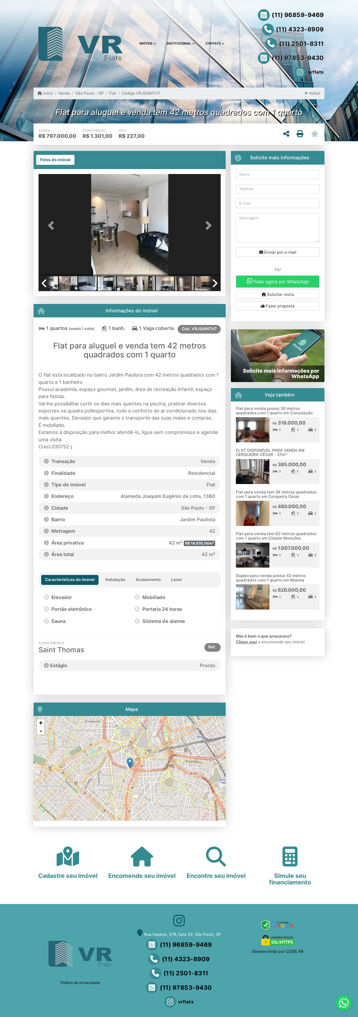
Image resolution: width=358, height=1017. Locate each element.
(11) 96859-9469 (298, 15)
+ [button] (40, 723)
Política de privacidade (80, 982)
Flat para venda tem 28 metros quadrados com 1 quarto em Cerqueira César (276, 494)
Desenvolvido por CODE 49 (277, 951)
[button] (52, 225)
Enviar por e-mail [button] (279, 252)
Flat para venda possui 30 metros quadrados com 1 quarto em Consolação (274, 410)
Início (47, 93)
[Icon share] (179, 920)
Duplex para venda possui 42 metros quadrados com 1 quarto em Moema (271, 578)
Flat (112, 93)
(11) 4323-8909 (300, 29)
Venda (64, 93)
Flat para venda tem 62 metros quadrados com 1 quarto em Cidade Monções (276, 536)
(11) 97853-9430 (298, 58)
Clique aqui (246, 641)
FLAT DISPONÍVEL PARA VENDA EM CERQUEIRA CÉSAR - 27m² (270, 452)
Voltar (314, 93)
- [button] (41, 731)
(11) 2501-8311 (301, 43)
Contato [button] (213, 43)
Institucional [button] (179, 43)
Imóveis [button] (146, 43)
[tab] (55, 160)
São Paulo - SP (89, 93)
